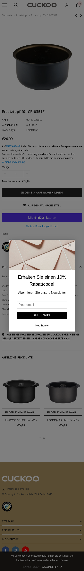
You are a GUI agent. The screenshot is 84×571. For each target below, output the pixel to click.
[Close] (69, 246)
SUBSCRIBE (42, 315)
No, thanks (42, 325)
